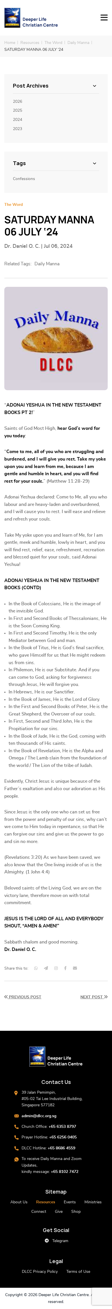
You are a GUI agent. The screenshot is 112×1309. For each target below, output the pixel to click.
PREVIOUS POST (24, 997)
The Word (53, 43)
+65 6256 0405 (63, 1137)
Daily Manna (78, 43)
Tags (19, 163)
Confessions (24, 179)
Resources (29, 43)
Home (9, 43)
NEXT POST (92, 997)
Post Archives (31, 86)
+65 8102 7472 (64, 1172)
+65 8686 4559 (61, 1148)
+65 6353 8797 (62, 1127)
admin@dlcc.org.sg (39, 1116)
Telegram (59, 1241)
